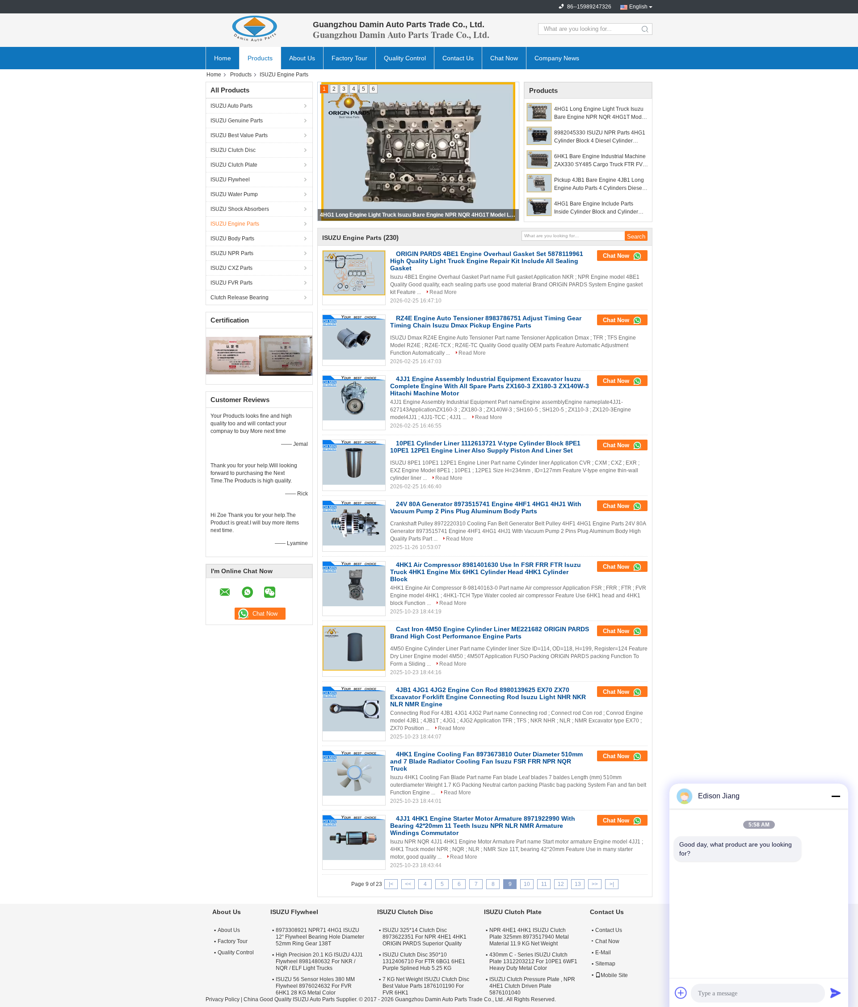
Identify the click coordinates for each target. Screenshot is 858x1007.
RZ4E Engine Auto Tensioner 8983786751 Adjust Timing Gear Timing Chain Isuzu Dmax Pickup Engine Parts (485, 322)
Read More (443, 292)
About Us (302, 58)
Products (260, 58)
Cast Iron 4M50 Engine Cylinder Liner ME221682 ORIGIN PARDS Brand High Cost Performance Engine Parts (489, 632)
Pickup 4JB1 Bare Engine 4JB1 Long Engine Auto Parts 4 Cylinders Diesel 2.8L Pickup (599, 184)
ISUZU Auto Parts (231, 106)
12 (561, 884)
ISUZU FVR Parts (231, 283)
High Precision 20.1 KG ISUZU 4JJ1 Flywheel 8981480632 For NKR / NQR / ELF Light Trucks (319, 961)
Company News (556, 58)
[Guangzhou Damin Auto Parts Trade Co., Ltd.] (255, 29)
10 (527, 884)
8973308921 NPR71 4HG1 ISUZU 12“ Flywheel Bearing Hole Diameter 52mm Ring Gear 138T (320, 937)
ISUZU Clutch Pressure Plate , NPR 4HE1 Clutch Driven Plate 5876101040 (532, 986)
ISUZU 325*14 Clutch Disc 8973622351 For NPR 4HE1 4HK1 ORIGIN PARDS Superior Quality (425, 937)
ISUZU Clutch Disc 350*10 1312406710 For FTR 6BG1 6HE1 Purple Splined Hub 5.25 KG (424, 961)
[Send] (836, 993)
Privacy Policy (223, 999)
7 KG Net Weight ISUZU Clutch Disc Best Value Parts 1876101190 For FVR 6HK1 (426, 986)
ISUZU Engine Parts (234, 224)
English (638, 7)
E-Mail (603, 952)
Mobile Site (614, 975)
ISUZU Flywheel (230, 179)
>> (595, 884)
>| (612, 884)
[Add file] (681, 993)
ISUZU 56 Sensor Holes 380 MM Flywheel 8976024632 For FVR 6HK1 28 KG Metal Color (315, 986)
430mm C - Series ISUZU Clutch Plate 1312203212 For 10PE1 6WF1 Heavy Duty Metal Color (533, 961)
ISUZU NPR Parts (231, 253)
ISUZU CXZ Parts (231, 268)
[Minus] (835, 796)
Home (222, 58)
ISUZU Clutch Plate (233, 165)
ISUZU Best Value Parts (239, 135)
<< (408, 884)
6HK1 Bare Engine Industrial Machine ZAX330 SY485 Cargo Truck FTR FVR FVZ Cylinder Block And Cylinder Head (601, 160)
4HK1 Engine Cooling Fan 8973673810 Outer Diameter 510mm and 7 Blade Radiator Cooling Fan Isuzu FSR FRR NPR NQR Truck (486, 761)
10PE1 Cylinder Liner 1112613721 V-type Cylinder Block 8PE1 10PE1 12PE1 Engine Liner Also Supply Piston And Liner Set (485, 447)
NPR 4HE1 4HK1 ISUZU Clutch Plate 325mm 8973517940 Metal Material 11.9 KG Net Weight (529, 937)
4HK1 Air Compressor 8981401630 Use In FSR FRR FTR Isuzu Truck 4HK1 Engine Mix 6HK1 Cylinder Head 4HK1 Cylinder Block (485, 572)
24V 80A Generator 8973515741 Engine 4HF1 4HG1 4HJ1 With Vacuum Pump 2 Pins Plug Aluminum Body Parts (485, 507)
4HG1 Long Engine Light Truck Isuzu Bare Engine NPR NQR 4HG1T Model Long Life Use (600, 113)
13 (578, 884)
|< (391, 884)
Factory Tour (349, 58)
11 (544, 884)
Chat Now (504, 58)
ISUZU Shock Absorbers (239, 209)
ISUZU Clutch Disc (233, 150)
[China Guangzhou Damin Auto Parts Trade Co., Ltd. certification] (232, 355)
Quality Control (405, 58)
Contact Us (458, 58)
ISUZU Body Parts (232, 238)
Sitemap (605, 964)
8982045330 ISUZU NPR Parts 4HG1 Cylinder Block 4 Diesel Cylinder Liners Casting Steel (418, 215)
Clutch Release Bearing (239, 297)
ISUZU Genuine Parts (236, 120)
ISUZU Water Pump (234, 194)
